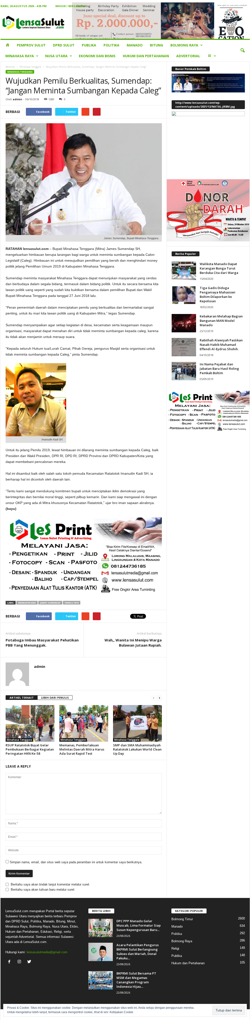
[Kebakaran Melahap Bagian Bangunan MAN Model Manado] (184, 323)
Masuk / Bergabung (70, 6)
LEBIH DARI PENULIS (55, 697)
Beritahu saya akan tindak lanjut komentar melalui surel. (50, 884)
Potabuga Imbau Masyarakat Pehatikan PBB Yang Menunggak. (42, 643)
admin (17, 99)
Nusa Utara (56, 56)
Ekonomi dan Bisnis (97, 56)
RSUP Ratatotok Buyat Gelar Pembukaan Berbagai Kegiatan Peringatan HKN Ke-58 (30, 749)
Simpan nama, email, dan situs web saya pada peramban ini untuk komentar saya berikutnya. (76, 862)
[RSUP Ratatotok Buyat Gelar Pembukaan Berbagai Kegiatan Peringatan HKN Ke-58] (30, 723)
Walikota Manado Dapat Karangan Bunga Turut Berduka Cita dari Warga (219, 268)
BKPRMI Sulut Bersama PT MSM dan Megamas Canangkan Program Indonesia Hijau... (136, 980)
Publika (89, 45)
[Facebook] (10, 962)
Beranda (10, 66)
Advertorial (188, 56)
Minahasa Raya (19, 56)
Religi (175, 948)
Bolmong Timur (182, 919)
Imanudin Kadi (27, 602)
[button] (242, 50)
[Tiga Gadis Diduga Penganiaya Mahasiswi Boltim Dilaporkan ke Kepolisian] (184, 295)
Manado (135, 45)
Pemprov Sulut (31, 45)
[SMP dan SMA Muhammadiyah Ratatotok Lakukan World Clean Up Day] (137, 723)
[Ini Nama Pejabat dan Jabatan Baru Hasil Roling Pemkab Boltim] (184, 371)
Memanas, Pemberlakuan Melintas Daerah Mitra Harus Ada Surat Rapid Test (81, 749)
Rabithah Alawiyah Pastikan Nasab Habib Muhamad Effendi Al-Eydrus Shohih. (221, 344)
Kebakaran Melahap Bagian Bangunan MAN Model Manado (221, 320)
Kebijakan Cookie (121, 1012)
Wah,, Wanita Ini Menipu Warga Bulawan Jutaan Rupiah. (133, 643)
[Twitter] (29, 962)
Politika (111, 45)
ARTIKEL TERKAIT (22, 697)
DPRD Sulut (63, 45)
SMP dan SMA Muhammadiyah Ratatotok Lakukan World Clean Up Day (137, 749)
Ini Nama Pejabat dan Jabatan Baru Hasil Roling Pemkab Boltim (219, 368)
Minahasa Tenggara (30, 66)
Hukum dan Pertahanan (146, 56)
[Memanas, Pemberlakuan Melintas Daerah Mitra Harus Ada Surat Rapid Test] (83, 723)
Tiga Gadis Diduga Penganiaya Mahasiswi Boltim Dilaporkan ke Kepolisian (217, 294)
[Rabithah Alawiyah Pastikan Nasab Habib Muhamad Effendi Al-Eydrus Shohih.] (184, 347)
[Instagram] (20, 962)
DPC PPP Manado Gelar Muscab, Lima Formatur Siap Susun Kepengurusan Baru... (138, 925)
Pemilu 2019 (72, 602)
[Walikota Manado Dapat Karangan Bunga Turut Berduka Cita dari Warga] (184, 271)
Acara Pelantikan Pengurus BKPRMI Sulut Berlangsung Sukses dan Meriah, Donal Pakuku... (137, 951)
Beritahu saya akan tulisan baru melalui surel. (43, 889)
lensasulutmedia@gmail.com (47, 952)
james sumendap (50, 602)
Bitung (156, 45)
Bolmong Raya (184, 45)
